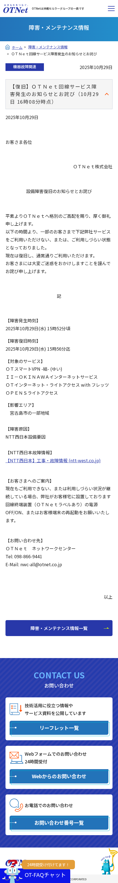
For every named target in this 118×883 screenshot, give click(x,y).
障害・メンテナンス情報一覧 (59, 628)
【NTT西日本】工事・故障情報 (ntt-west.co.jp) (53, 460)
